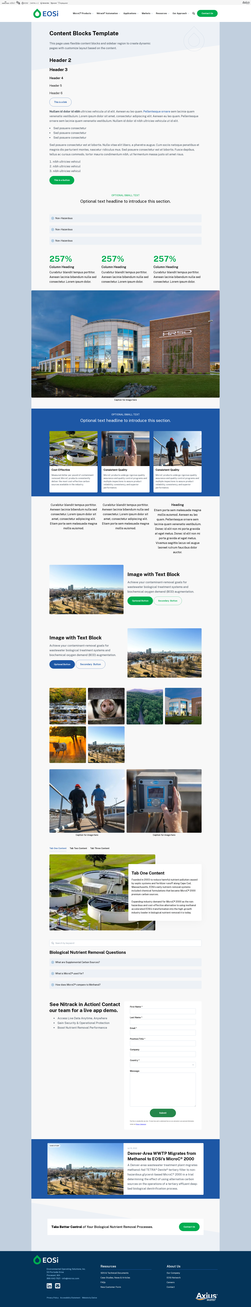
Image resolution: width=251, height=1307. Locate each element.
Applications (129, 13)
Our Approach (180, 13)
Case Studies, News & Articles (115, 1277)
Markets (146, 13)
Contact (171, 1287)
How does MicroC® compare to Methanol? (78, 984)
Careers (171, 1282)
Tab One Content (58, 848)
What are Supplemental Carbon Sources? (77, 962)
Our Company (173, 1273)
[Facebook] (66, 1285)
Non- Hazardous (64, 218)
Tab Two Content (78, 848)
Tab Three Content (99, 848)
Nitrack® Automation (107, 13)
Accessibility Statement (70, 1298)
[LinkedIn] (49, 1285)
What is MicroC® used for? (69, 973)
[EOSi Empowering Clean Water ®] (45, 13)
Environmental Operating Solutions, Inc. (66, 1269)
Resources (161, 13)
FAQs (103, 1282)
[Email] (57, 1285)
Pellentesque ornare (156, 111)
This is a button (62, 180)
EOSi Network (174, 1277)
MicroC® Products (82, 13)
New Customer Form (111, 1287)
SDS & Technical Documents (115, 1273)
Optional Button (140, 601)
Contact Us (207, 13)
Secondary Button (167, 601)
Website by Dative (89, 1298)
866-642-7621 (53, 1278)
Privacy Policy (53, 1298)
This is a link (60, 102)
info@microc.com (70, 1278)
